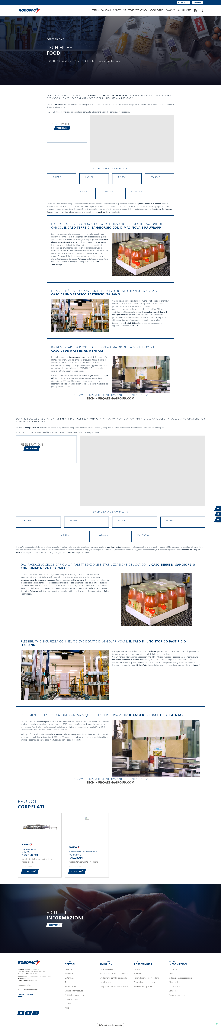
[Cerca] (201, 10)
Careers (172, 974)
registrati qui (62, 124)
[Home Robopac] (28, 10)
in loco (137, 969)
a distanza (138, 974)
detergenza (69, 978)
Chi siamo (173, 969)
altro (67, 1008)
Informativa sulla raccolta (110, 1025)
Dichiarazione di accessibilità (180, 978)
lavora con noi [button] (172, 10)
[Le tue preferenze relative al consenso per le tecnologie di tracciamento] (217, 1024)
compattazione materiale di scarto (114, 986)
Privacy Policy (174, 982)
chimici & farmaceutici (74, 991)
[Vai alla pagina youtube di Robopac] (21, 1013)
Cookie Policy (174, 986)
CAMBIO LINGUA (25, 994)
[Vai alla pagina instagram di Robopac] (35, 1013)
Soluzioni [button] (106, 10)
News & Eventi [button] (156, 10)
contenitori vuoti (72, 999)
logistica (68, 1004)
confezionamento (107, 969)
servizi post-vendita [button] (137, 10)
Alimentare (69, 974)
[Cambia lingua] (195, 10)
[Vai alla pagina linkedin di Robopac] (28, 1013)
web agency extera (24, 985)
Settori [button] (95, 10)
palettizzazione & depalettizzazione (114, 974)
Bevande (68, 969)
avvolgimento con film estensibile (113, 978)
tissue (67, 982)
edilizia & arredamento (74, 995)
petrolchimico (70, 986)
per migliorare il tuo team (144, 982)
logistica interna (106, 982)
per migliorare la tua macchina (146, 978)
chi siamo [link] (186, 10)
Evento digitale (55, 39)
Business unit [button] (119, 10)
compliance (173, 991)
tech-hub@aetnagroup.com (110, 398)
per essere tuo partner (143, 986)
